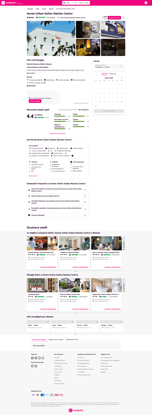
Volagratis (30, 8)
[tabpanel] (76, 345)
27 (109, 101)
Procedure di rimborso (83, 360)
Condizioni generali (59, 360)
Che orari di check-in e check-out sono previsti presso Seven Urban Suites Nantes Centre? (56, 190)
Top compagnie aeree (106, 357)
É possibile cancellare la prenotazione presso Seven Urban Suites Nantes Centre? (56, 209)
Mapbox (77, 103)
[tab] (39, 339)
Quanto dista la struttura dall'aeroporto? (45, 196)
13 (109, 93)
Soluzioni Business (59, 383)
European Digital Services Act (85, 369)
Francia (44, 8)
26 (104, 101)
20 (109, 97)
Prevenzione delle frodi (83, 375)
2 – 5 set (74, 3)
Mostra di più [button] (33, 176)
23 (121, 97)
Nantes (68, 3)
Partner (56, 378)
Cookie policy (57, 366)
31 (96, 106)
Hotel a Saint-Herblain (39, 345)
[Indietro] (95, 78)
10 (96, 93)
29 (117, 101)
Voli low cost (104, 363)
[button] (51, 38)
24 (96, 101)
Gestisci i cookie (58, 369)
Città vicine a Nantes (39, 339)
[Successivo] (121, 78)
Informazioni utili (81, 366)
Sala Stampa (57, 380)
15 (117, 93)
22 (117, 97)
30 (121, 101)
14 (113, 93)
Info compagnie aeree (83, 363)
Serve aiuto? (80, 357)
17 (96, 97)
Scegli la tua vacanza (106, 366)
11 (100, 93)
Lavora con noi (58, 372)
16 (121, 93)
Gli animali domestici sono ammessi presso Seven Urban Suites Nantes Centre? (55, 202)
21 (113, 97)
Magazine (103, 372)
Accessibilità (80, 372)
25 (100, 101)
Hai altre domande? (38, 215)
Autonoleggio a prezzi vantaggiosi (110, 360)
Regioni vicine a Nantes (56, 339)
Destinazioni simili (72, 339)
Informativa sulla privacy (60, 363)
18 (100, 97)
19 (104, 97)
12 (104, 93)
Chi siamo (56, 357)
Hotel (37, 8)
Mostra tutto (31, 85)
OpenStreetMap (85, 103)
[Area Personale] (147, 3)
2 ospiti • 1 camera (84, 3)
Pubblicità (57, 375)
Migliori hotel (104, 369)
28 (113, 101)
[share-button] (123, 18)
